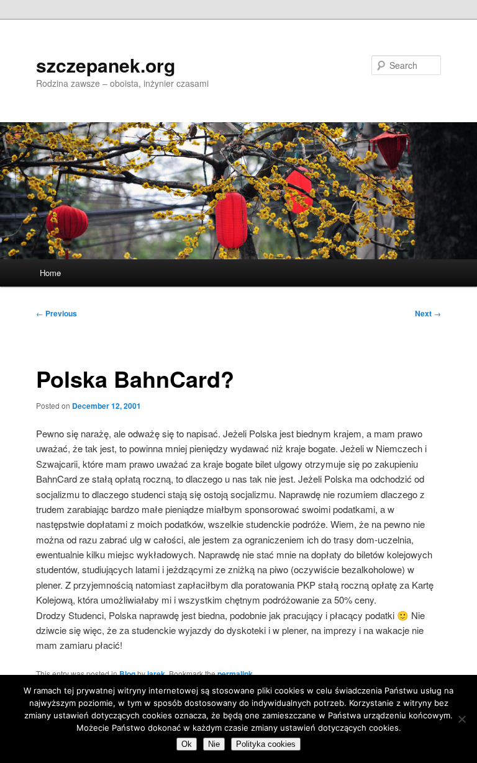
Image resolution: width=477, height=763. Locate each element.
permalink (235, 673)
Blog (127, 673)
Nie (214, 744)
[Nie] (461, 719)
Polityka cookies (266, 744)
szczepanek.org (105, 64)
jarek (156, 673)
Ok (186, 744)
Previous (56, 313)
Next (428, 313)
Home (50, 273)
